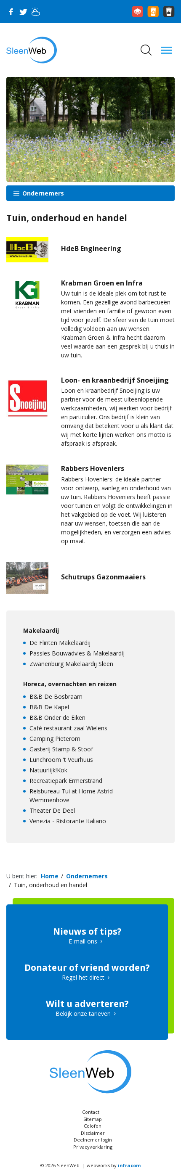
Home (50, 876)
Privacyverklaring (92, 1147)
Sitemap (92, 1119)
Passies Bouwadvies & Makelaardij (77, 653)
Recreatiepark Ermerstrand (65, 781)
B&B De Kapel (49, 707)
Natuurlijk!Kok (48, 770)
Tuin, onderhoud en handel (50, 885)
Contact (90, 1112)
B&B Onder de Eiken (57, 717)
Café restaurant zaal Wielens (68, 728)
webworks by (114, 1165)
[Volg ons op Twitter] (23, 11)
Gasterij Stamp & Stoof (61, 749)
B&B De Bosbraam (56, 696)
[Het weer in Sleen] (36, 11)
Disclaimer (93, 1133)
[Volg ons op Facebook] (10, 11)
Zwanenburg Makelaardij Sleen (71, 664)
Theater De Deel (52, 810)
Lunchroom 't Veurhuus (61, 760)
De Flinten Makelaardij (59, 643)
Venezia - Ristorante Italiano (67, 821)
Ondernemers (42, 193)
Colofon (92, 1126)
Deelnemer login (93, 1139)
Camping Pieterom (54, 739)
